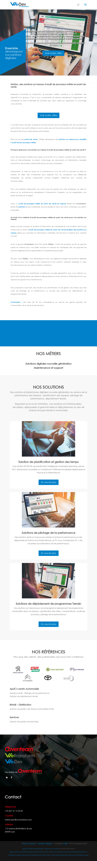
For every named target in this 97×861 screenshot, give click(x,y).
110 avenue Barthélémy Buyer (18, 828)
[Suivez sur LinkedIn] (7, 777)
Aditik (65, 843)
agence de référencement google (32, 849)
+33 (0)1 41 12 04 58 (14, 811)
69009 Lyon (10, 831)
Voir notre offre (53, 53)
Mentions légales (45, 843)
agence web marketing (52, 849)
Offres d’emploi (29, 843)
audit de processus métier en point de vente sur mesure (42, 203)
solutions (21, 207)
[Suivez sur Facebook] (11, 777)
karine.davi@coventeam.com (18, 819)
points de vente (31, 139)
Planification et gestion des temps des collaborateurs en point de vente (29, 855)
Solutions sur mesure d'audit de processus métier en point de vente (28, 852)
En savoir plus (48, 482)
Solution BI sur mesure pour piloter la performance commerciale (68, 852)
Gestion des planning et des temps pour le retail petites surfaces (70, 855)
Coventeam (15, 302)
